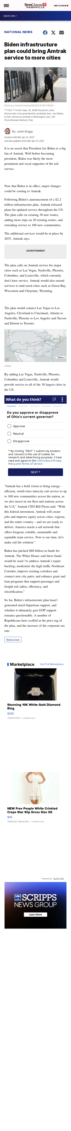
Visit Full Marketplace (52, 664)
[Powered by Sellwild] (58, 878)
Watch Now (60, 6)
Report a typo (12, 639)
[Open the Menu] (6, 5)
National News (18, 32)
